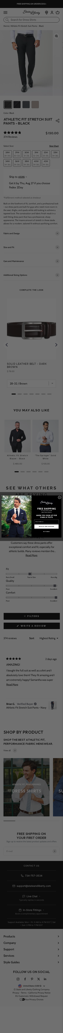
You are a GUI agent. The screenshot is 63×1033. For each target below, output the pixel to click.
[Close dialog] (59, 497)
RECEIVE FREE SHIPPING (46, 526)
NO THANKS (46, 531)
